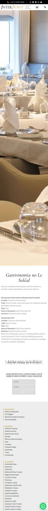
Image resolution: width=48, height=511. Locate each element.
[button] (37, 7)
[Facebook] (33, 2)
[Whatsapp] (30, 2)
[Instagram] (38, 2)
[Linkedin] (35, 2)
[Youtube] (41, 2)
